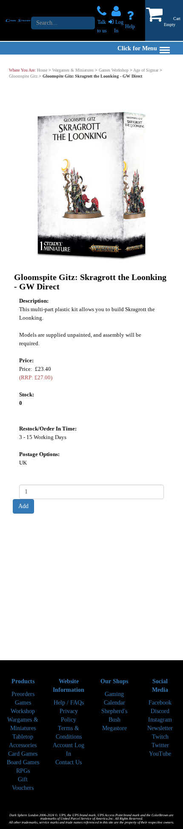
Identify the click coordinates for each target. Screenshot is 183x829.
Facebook (160, 702)
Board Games (23, 762)
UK (23, 462)
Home (42, 70)
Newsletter (160, 728)
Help (130, 26)
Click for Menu (137, 48)
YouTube (160, 754)
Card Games (22, 754)
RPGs (23, 771)
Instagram (160, 719)
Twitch (160, 737)
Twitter (160, 745)
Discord (160, 711)
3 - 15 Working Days (42, 437)
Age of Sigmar (145, 70)
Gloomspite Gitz (23, 76)
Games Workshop (114, 70)
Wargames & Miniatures (73, 70)
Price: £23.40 (35, 373)
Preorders (22, 694)
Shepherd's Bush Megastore (114, 719)
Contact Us (68, 762)
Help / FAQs (69, 702)
